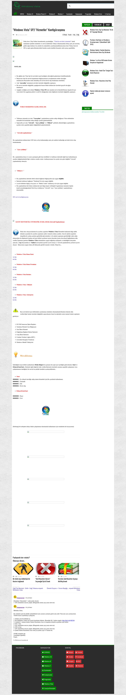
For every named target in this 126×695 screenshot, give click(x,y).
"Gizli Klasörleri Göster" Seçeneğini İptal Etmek (42, 580)
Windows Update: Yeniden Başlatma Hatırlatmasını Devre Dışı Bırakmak (100, 51)
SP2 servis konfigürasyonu (21, 197)
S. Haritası (108, 14)
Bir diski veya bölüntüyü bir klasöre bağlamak (21, 580)
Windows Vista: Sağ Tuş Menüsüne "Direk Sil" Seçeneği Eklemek (101, 31)
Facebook (80, 657)
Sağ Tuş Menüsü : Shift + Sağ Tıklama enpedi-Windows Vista (28, 589)
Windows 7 (60, 14)
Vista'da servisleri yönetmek (62, 41)
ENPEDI (22, 14)
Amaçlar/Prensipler (49, 688)
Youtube (79, 652)
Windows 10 (30, 14)
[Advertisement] (46, 22)
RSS (78, 661)
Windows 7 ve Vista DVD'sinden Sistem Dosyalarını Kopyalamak (101, 61)
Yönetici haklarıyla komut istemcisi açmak (100, 92)
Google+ (71, 661)
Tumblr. (70, 666)
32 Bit (14, 257)
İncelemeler (69, 14)
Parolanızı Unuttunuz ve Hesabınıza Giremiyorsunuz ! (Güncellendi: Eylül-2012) (100, 42)
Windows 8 (52, 14)
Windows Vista (98, 14)
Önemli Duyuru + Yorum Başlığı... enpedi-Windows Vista (63, 589)
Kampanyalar (79, 14)
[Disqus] (46, 618)
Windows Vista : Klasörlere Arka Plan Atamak (100, 82)
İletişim (70, 652)
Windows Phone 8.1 (41, 14)
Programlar (88, 14)
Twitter (70, 657)
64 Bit (14, 259)
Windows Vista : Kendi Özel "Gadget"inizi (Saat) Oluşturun (101, 71)
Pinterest (80, 666)
